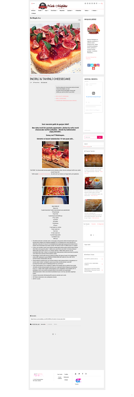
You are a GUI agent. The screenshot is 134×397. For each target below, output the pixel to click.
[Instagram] (86, 374)
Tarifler (40, 10)
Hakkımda (66, 377)
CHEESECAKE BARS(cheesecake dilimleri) (66, 100)
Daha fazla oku (94, 195)
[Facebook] (89, 3)
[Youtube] (96, 3)
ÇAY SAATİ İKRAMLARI (44, 75)
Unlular (94, 10)
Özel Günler (53, 10)
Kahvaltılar (78, 10)
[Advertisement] (55, 112)
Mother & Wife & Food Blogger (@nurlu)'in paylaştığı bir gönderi (100, 110)
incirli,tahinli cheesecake (44, 174)
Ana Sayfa (59, 374)
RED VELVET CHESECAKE (62, 96)
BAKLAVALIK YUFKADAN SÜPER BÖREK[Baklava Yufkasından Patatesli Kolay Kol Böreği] (92, 205)
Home (33, 10)
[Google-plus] (94, 3)
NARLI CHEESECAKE (61, 98)
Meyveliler (62, 10)
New (36, 75)
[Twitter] (92, 3)
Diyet (46, 10)
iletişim (66, 379)
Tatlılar (86, 10)
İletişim (34, 13)
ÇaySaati (69, 10)
